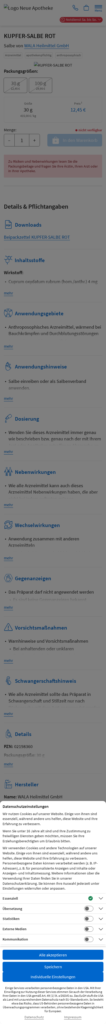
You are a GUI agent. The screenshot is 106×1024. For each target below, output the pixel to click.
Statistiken (11, 918)
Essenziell (10, 898)
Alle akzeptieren (53, 954)
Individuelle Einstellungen (53, 976)
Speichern (53, 966)
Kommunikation (15, 939)
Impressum (73, 1017)
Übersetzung (12, 908)
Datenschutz (34, 1017)
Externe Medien (14, 929)
